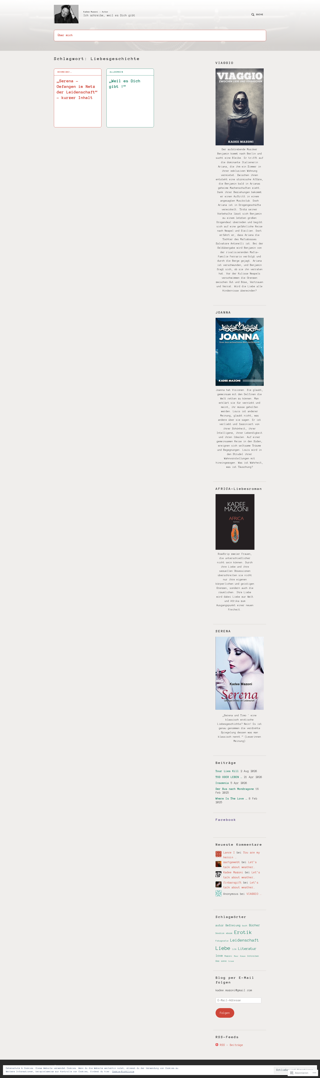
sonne (224, 961)
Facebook (226, 820)
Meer (236, 956)
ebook (229, 933)
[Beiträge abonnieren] (217, 1045)
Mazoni (228, 956)
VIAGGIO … (254, 893)
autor (220, 925)
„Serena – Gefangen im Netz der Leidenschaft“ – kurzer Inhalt (77, 89)
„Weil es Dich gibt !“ (124, 84)
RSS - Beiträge (231, 1045)
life (234, 949)
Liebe (223, 948)
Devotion (220, 933)
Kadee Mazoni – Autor (96, 12)
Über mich (65, 35)
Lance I (229, 852)
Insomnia (222, 783)
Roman (243, 956)
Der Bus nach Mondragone (235, 788)
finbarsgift (232, 882)
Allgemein (116, 72)
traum (231, 961)
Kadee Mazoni (233, 872)
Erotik (243, 932)
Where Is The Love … (231, 798)
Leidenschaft (244, 940)
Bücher (254, 925)
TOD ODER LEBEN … (229, 777)
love (219, 955)
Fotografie (222, 941)
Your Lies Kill (227, 771)
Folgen (225, 1012)
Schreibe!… (64, 72)
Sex (217, 961)
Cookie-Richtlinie (123, 1071)
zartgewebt (231, 862)
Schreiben (253, 956)
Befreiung (233, 925)
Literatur (247, 949)
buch (244, 925)
